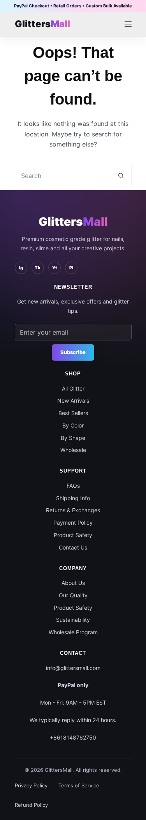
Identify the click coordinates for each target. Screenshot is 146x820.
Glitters (73, 221)
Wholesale (73, 450)
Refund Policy (31, 805)
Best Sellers (73, 413)
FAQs (73, 485)
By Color (73, 425)
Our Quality (73, 595)
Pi (71, 267)
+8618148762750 (73, 737)
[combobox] (63, 175)
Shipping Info (73, 498)
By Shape (73, 437)
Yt (54, 267)
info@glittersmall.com (73, 668)
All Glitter (73, 388)
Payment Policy (73, 522)
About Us (73, 582)
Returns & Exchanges (73, 510)
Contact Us (73, 547)
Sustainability (73, 619)
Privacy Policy (31, 785)
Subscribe (73, 352)
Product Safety (73, 535)
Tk (37, 267)
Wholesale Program (73, 632)
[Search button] (121, 175)
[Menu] (128, 24)
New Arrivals (73, 400)
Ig (21, 267)
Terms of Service (78, 785)
